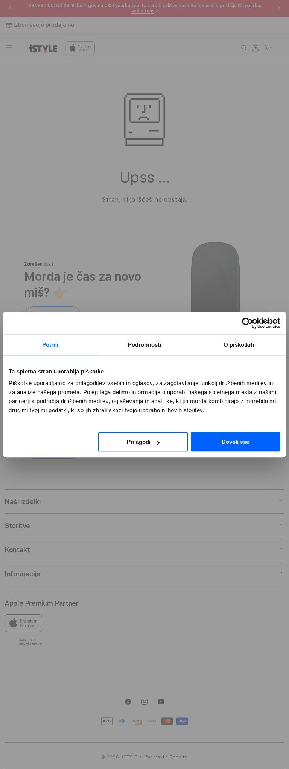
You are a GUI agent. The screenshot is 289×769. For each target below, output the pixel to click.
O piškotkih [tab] (239, 344)
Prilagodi (139, 442)
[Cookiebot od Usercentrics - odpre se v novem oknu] (247, 323)
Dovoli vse (235, 442)
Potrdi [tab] (50, 344)
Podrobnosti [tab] (144, 344)
